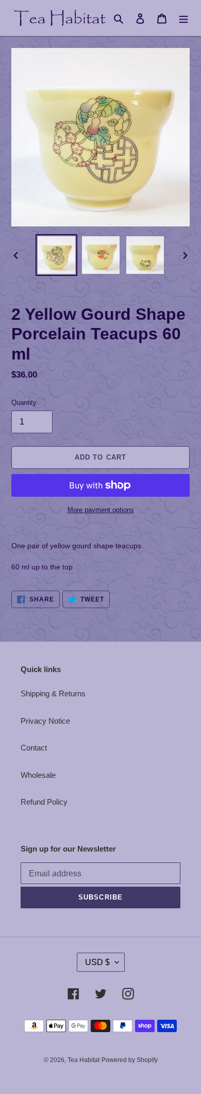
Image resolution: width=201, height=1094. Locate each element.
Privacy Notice (45, 720)
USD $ (97, 962)
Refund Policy (44, 801)
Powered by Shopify (130, 1060)
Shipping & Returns (53, 693)
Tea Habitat (83, 1060)
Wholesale (38, 775)
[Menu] (183, 18)
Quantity (24, 402)
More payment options (101, 510)
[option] (57, 255)
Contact (34, 747)
